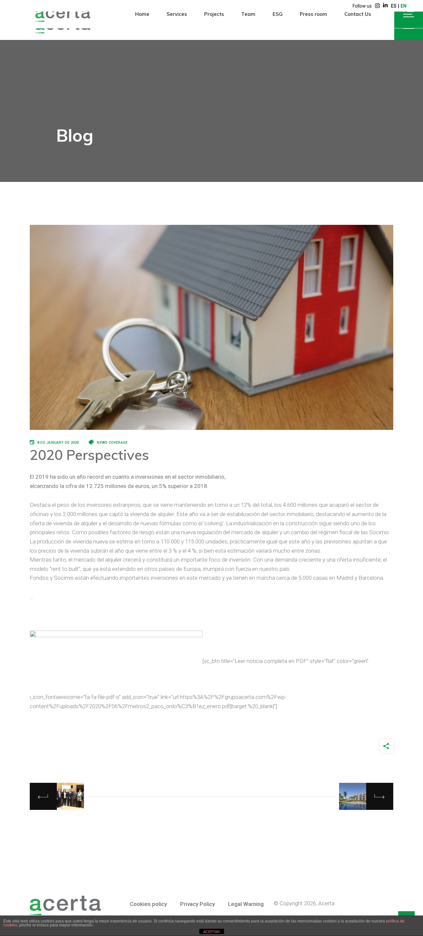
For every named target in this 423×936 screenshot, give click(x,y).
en (403, 6)
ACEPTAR (211, 932)
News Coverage (112, 442)
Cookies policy (148, 904)
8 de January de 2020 (58, 442)
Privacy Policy (197, 904)
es (394, 6)
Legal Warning (246, 904)
